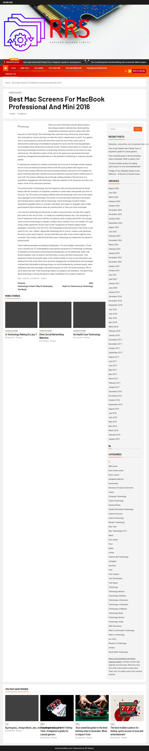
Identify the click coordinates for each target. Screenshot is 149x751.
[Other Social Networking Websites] (55, 315)
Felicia (13, 114)
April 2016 (113, 426)
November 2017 (115, 344)
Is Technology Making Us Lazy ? (21, 334)
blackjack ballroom (116, 479)
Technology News (116, 613)
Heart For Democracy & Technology (77, 284)
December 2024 (115, 240)
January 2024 (114, 253)
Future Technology (116, 501)
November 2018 (115, 301)
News (111, 535)
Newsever (78, 748)
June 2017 (113, 366)
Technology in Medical (118, 609)
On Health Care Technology (86, 334)
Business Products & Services (121, 488)
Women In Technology (118, 643)
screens (43, 278)
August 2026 (114, 188)
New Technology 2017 (118, 531)
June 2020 (113, 288)
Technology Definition (96, 68)
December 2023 (115, 257)
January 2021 (114, 283)
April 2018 (113, 322)
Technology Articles (117, 591)
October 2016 (114, 400)
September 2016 (115, 404)
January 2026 (114, 206)
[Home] (5, 68)
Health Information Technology (121, 509)
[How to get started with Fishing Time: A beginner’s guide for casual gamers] (57, 708)
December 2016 (115, 391)
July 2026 (113, 193)
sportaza (112, 565)
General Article (114, 505)
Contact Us (10, 74)
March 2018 (113, 327)
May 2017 (113, 370)
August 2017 (114, 357)
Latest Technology (116, 518)
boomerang (113, 483)
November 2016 (115, 396)
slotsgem (112, 561)
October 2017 (114, 348)
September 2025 (115, 223)
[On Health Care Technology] (89, 315)
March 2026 (113, 197)
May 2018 (113, 318)
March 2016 (113, 430)
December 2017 (115, 340)
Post (111, 544)
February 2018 (114, 331)
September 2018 (115, 305)
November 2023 (115, 262)
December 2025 (115, 210)
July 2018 (113, 309)
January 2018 (114, 335)
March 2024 (113, 245)
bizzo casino (114, 475)
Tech (13, 68)
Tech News (38, 68)
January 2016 (114, 439)
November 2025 (115, 214)
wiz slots (112, 639)
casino (111, 492)
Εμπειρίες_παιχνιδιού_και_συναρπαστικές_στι (129, 144)
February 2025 (114, 236)
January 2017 (114, 387)
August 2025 (114, 227)
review (111, 552)
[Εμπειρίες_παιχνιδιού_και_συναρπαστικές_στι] (22, 708)
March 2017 (113, 379)
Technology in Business (118, 600)
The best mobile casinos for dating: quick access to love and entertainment (126, 731)
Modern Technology (117, 522)
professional (34, 278)
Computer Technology (117, 496)
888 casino (113, 466)
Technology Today (116, 622)
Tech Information (73, 68)
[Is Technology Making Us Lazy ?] (21, 315)
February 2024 (114, 249)
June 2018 (113, 314)
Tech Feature (54, 68)
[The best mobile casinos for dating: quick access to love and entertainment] (127, 708)
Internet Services (116, 514)
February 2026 (114, 201)
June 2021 (113, 279)
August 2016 (114, 409)
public (111, 548)
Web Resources (115, 626)
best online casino (116, 470)
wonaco (112, 648)
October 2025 (114, 219)
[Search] (125, 71)
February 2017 (114, 383)
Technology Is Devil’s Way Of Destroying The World (35, 286)
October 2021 (114, 270)
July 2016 (113, 413)
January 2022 (114, 266)
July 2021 (113, 275)
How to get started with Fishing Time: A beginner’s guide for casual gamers (39, 62)
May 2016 (113, 422)
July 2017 (113, 361)
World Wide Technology (118, 652)
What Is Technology (117, 635)
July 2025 (113, 232)
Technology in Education (118, 604)
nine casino (113, 540)
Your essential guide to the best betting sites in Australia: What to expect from (107, 62)
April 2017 (113, 374)
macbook (25, 278)
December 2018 (115, 296)
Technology (113, 587)
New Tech (25, 68)
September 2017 (115, 353)
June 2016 (113, 417)
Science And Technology (119, 557)
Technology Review (15, 92)
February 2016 (114, 435)
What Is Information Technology (121, 630)
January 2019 (114, 292)
